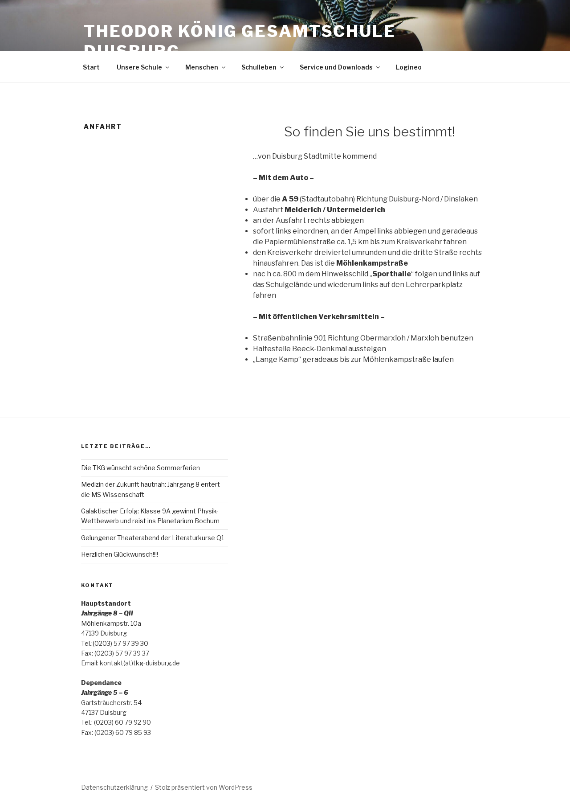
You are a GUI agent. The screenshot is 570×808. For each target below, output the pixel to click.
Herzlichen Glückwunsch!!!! (119, 554)
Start (91, 67)
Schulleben (259, 67)
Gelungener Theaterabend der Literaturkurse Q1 (152, 537)
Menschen (201, 67)
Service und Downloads (336, 67)
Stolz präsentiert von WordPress (203, 787)
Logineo (409, 67)
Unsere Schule (139, 67)
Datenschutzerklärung (114, 787)
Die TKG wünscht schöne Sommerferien (140, 468)
